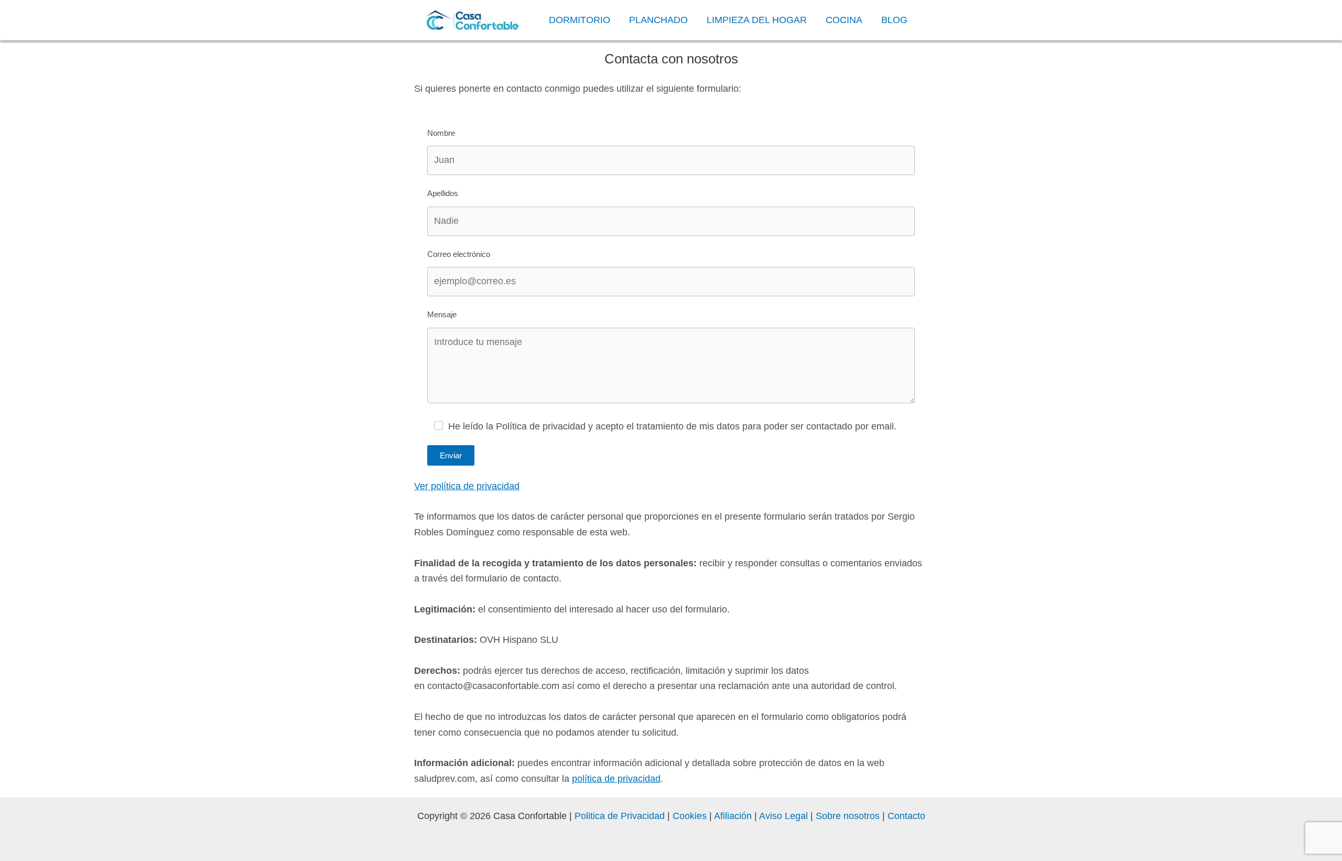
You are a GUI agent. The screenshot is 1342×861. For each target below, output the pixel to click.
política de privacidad (616, 778)
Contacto (906, 816)
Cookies (690, 816)
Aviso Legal (782, 816)
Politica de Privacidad (620, 816)
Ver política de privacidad (467, 486)
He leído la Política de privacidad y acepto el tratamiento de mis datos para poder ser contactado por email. (672, 426)
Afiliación (733, 816)
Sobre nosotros (848, 816)
